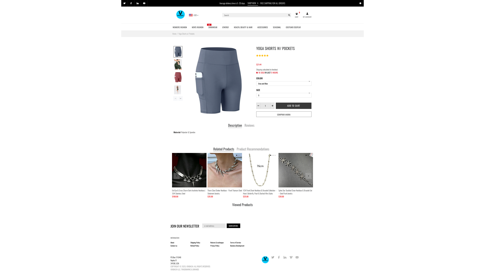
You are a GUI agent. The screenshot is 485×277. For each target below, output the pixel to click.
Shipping (259, 69)
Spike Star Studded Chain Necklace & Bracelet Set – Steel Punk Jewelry (295, 192)
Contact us (174, 245)
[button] (262, 55)
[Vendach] (180, 14)
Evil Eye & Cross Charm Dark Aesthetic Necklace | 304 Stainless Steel (188, 192)
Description (235, 125)
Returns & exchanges (217, 242)
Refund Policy (194, 245)
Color (259, 78)
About (172, 242)
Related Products (223, 149)
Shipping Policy (195, 242)
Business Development (237, 245)
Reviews (249, 125)
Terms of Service (235, 242)
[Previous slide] (177, 176)
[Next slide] (308, 176)
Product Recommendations (253, 149)
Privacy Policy (214, 245)
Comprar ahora (283, 114)
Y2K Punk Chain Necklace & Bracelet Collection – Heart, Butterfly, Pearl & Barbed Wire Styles (259, 192)
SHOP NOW (252, 3)
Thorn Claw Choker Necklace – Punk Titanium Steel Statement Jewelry (225, 192)
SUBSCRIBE (233, 225)
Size (258, 90)
